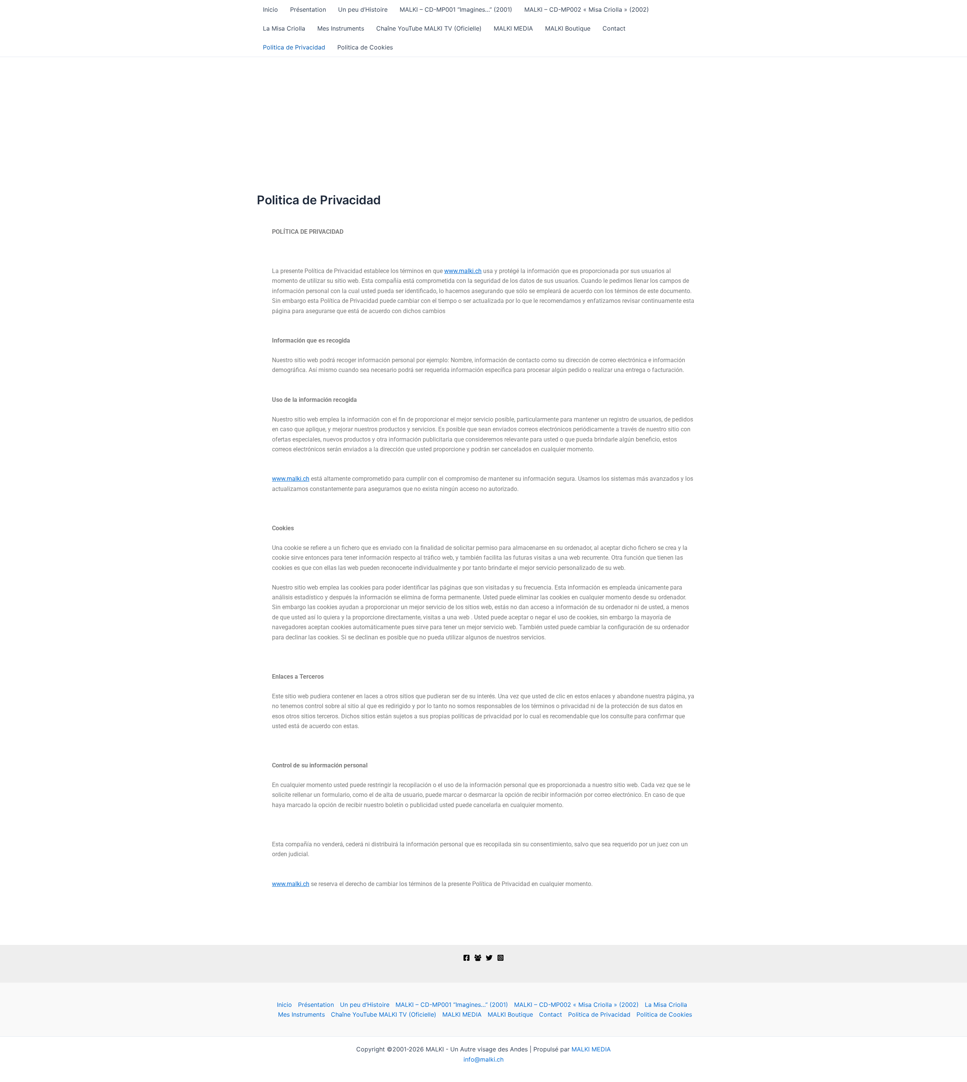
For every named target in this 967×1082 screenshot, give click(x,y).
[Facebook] (466, 957)
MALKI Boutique (567, 28)
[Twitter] (489, 957)
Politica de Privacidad (294, 47)
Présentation (308, 9)
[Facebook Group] (477, 957)
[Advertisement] (483, 114)
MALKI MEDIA (513, 28)
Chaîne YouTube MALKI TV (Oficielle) (429, 28)
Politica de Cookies (365, 47)
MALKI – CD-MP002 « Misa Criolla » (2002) (586, 9)
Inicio (270, 9)
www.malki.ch (463, 271)
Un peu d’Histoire (363, 9)
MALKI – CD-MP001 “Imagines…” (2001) (456, 9)
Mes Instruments (340, 28)
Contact (614, 28)
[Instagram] (500, 957)
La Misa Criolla (284, 28)
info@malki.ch (483, 1059)
